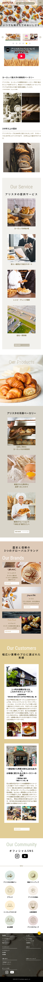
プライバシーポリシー (6, 964)
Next (40, 37)
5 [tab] (26, 43)
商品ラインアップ (5, 942)
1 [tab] (13, 43)
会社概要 (4, 952)
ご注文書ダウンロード (6, 962)
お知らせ (28, 947)
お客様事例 (28, 942)
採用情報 (4, 954)
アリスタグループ (5, 950)
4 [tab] (23, 43)
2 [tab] (16, 43)
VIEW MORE (18, 345)
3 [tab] (20, 43)
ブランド (4, 940)
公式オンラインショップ (27, 3)
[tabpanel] (13, 37)
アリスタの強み (29, 938)
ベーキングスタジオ (30, 940)
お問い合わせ (4, 958)
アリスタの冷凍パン (6, 938)
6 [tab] (30, 43)
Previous (3, 37)
